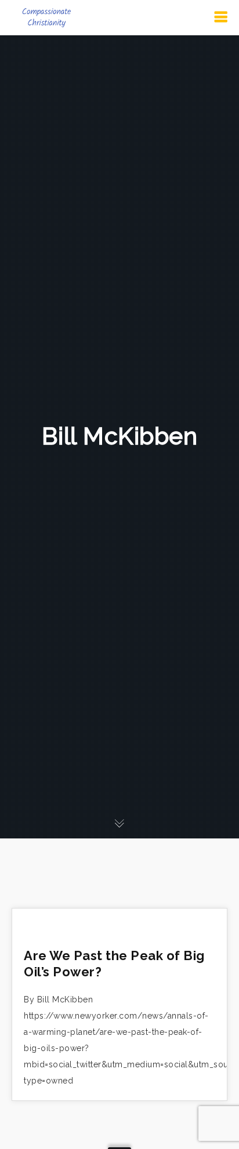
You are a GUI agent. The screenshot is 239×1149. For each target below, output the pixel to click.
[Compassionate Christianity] (46, 17)
